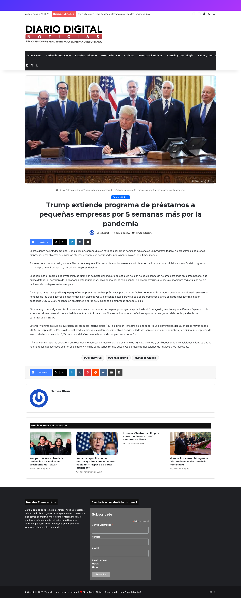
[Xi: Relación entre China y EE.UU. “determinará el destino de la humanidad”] (190, 443)
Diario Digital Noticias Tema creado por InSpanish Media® (112, 592)
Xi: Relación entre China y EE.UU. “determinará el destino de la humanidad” (190, 461)
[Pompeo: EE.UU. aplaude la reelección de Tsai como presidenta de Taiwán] (50, 443)
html (96, 564)
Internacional (109, 55)
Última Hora (34, 55)
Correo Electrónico (102, 524)
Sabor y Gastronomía (211, 55)
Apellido (96, 548)
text (96, 567)
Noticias (129, 55)
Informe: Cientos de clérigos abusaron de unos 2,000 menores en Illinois (141, 436)
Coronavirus (94, 357)
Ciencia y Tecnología (180, 55)
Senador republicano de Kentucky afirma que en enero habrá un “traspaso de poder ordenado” (95, 463)
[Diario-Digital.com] (64, 34)
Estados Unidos (84, 55)
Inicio (61, 190)
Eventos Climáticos (150, 55)
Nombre (96, 536)
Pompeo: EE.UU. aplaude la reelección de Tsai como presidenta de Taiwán (46, 461)
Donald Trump (119, 357)
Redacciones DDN (57, 55)
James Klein (101, 233)
